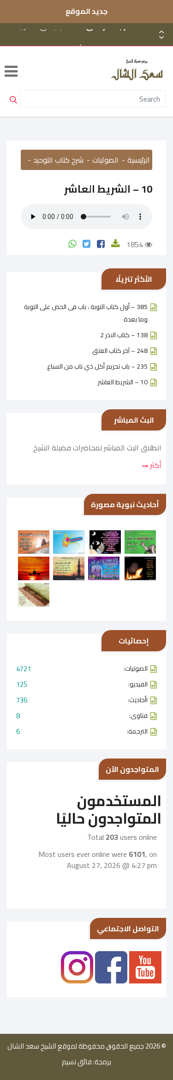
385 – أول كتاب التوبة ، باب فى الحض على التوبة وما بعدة (86, 313)
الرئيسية (138, 159)
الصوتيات (105, 159)
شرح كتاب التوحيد (58, 159)
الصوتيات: (82, 668)
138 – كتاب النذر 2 (124, 335)
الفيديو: (82, 684)
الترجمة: (82, 731)
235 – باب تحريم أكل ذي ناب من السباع (97, 366)
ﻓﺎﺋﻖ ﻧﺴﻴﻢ (77, 1062)
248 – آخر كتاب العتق (120, 351)
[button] (161, 37)
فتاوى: (82, 716)
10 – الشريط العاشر (123, 382)
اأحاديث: (82, 700)
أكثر (154, 465)
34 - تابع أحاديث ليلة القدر (93, 43)
